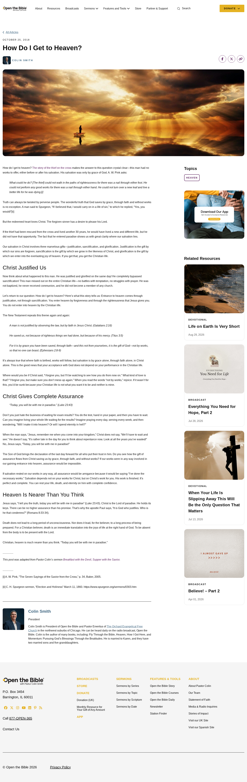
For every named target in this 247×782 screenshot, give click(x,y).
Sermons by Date (126, 706)
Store (138, 8)
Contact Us (11, 729)
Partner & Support (157, 8)
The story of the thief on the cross (51, 167)
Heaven (192, 177)
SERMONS (124, 678)
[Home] (15, 8)
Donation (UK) (85, 700)
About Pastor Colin (200, 685)
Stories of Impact (198, 713)
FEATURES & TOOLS (165, 678)
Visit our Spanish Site (201, 727)
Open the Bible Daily (162, 699)
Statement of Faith (199, 699)
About (38, 8)
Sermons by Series (127, 685)
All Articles (12, 32)
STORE (82, 686)
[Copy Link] (240, 59)
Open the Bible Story (162, 685)
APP (80, 716)
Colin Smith (39, 611)
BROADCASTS (87, 678)
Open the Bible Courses (164, 692)
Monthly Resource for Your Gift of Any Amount (91, 708)
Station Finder (158, 713)
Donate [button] (230, 8)
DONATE (83, 693)
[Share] (222, 59)
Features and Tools (114, 8)
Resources (53, 8)
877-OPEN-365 (20, 718)
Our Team (194, 692)
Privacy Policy (60, 767)
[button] (183, 8)
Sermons (89, 8)
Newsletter (156, 706)
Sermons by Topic (127, 692)
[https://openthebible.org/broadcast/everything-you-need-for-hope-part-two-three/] (214, 369)
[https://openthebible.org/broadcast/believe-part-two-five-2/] (214, 553)
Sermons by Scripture (129, 699)
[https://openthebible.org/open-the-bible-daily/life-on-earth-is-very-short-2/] (214, 288)
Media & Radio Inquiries (203, 706)
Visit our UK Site (198, 720)
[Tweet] (231, 59)
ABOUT (194, 678)
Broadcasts (72, 8)
